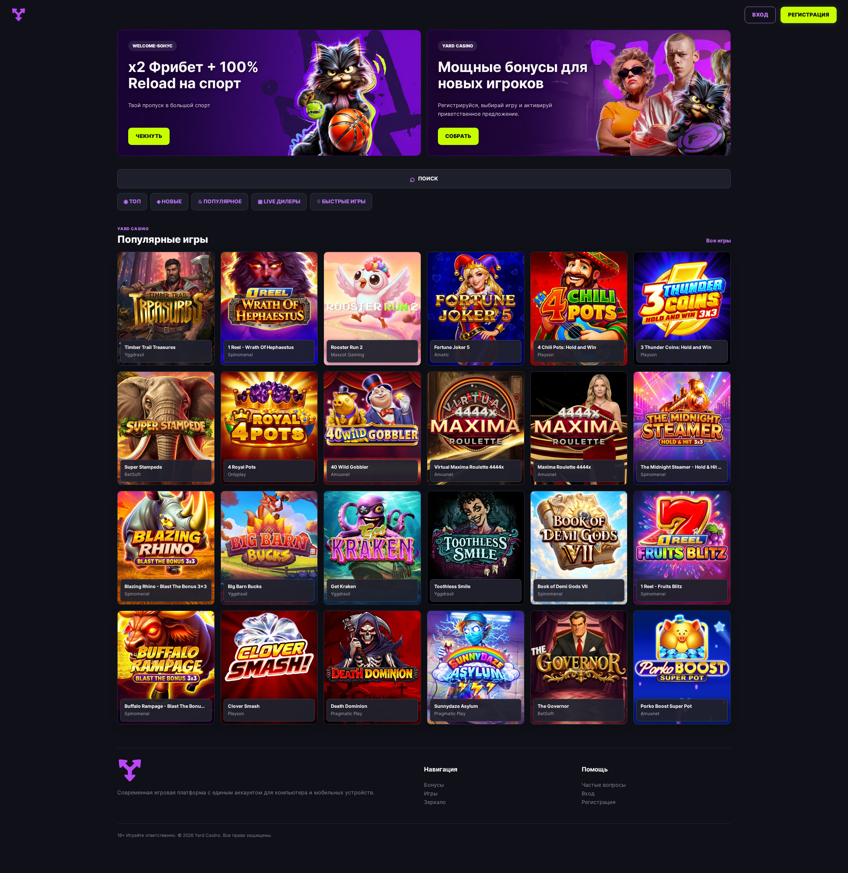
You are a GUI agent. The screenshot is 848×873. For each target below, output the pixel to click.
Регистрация (808, 14)
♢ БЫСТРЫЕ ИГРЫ (341, 201)
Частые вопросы (604, 784)
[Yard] (18, 15)
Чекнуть (148, 136)
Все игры (718, 240)
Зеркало (435, 802)
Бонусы (434, 784)
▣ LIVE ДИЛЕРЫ (279, 201)
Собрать (458, 136)
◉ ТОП (132, 201)
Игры (431, 793)
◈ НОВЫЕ (169, 201)
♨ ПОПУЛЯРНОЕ (220, 201)
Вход (760, 14)
